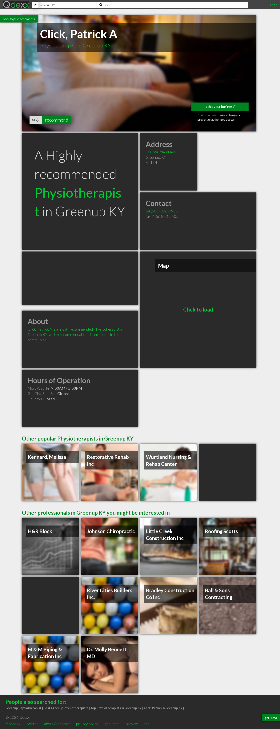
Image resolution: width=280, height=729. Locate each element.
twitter (32, 723)
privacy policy (87, 723)
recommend (56, 120)
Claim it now (206, 115)
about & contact (57, 723)
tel (162, 211)
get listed (112, 723)
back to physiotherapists (19, 19)
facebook (13, 723)
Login (273, 4)
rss (146, 723)
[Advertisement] (80, 278)
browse (132, 723)
